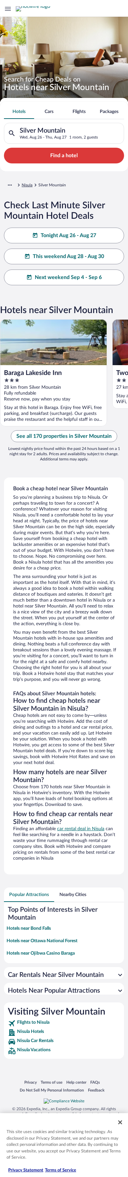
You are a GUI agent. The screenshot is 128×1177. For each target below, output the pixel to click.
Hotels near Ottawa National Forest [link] (42, 941)
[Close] (120, 1122)
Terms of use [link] (51, 1082)
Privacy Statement (25, 1170)
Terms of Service (60, 1170)
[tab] (19, 111)
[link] (64, 1023)
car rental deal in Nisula (80, 829)
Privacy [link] (30, 1082)
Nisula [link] (27, 185)
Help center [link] (76, 1082)
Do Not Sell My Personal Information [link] (52, 1090)
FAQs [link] (95, 1082)
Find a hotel (64, 155)
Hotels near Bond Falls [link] (29, 928)
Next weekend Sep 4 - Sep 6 (68, 277)
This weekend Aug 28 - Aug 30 (68, 256)
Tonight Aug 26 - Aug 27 (68, 235)
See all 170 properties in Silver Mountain (64, 436)
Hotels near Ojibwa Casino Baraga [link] (41, 953)
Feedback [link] (96, 1090)
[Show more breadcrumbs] (10, 185)
